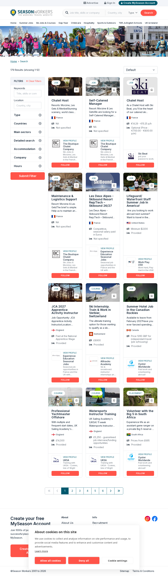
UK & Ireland (151, 23)
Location (18, 100)
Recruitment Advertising (99, 524)
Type (131, 12)
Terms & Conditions (143, 571)
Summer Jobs (26, 23)
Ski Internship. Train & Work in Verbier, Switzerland (100, 311)
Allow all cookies (50, 560)
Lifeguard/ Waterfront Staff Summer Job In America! (139, 200)
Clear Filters (34, 81)
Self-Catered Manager (98, 102)
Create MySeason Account (139, 2)
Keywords (19, 88)
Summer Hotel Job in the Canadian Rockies (140, 310)
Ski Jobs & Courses (46, 23)
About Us (67, 522)
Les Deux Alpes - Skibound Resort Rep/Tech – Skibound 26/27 (101, 200)
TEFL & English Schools (130, 23)
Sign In (110, 2)
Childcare (76, 23)
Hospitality (89, 23)
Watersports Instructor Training (102, 412)
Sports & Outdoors (106, 23)
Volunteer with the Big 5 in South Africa (140, 414)
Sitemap (124, 571)
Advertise (92, 2)
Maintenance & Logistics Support (64, 197)
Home (13, 23)
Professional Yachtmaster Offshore (61, 414)
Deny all (84, 560)
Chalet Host (60, 100)
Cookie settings (117, 560)
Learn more (41, 551)
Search (148, 12)
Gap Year (63, 23)
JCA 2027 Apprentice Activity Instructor (65, 310)
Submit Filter (27, 176)
